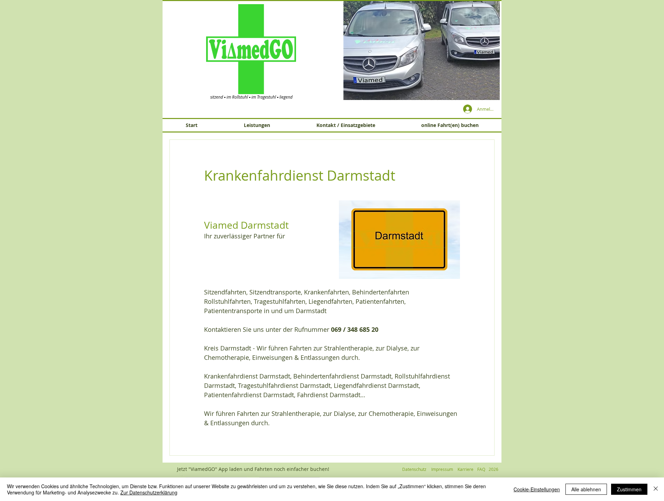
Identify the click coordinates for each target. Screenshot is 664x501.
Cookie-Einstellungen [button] (537, 489)
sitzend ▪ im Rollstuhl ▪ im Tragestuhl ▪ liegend (251, 97)
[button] (410, 50)
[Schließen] (656, 489)
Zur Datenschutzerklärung (148, 492)
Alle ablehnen (586, 489)
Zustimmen (629, 489)
